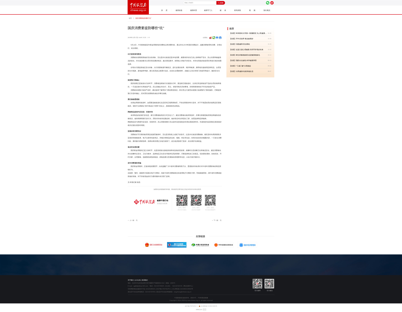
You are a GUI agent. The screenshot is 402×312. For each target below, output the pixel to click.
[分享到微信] (214, 37)
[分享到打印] (220, 37)
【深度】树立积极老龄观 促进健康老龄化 (244, 55)
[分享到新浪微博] (210, 37)
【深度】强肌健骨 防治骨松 (239, 44)
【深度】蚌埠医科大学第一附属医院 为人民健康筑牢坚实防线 (248, 33)
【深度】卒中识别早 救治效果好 (241, 39)
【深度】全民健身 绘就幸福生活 (241, 71)
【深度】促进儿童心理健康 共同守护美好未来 (246, 49)
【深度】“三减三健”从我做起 (240, 66)
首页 (130, 18)
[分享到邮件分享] (217, 37)
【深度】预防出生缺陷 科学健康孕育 (243, 60)
